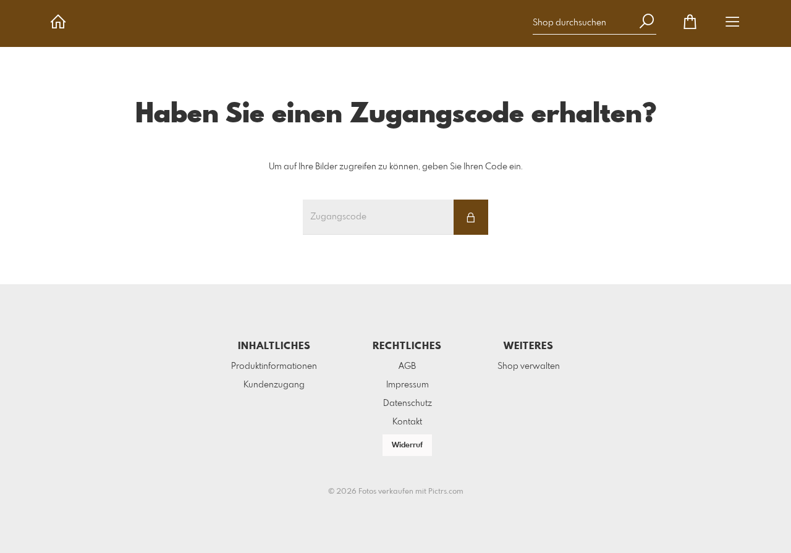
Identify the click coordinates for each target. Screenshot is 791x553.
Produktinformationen (274, 366)
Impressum (407, 385)
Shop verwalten (528, 366)
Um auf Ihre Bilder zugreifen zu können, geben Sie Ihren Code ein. (396, 167)
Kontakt (407, 422)
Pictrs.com (445, 492)
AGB (407, 366)
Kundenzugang (274, 385)
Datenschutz (407, 403)
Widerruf (407, 445)
